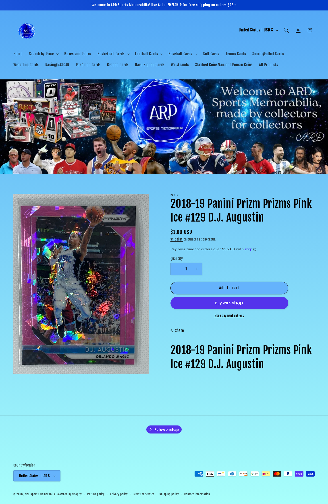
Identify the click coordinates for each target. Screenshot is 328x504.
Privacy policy (119, 494)
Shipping (176, 239)
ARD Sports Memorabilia (40, 494)
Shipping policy (169, 494)
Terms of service (143, 494)
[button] (43, 53)
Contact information (197, 494)
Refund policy (96, 494)
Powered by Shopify (69, 494)
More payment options (229, 315)
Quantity (176, 258)
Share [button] (179, 330)
